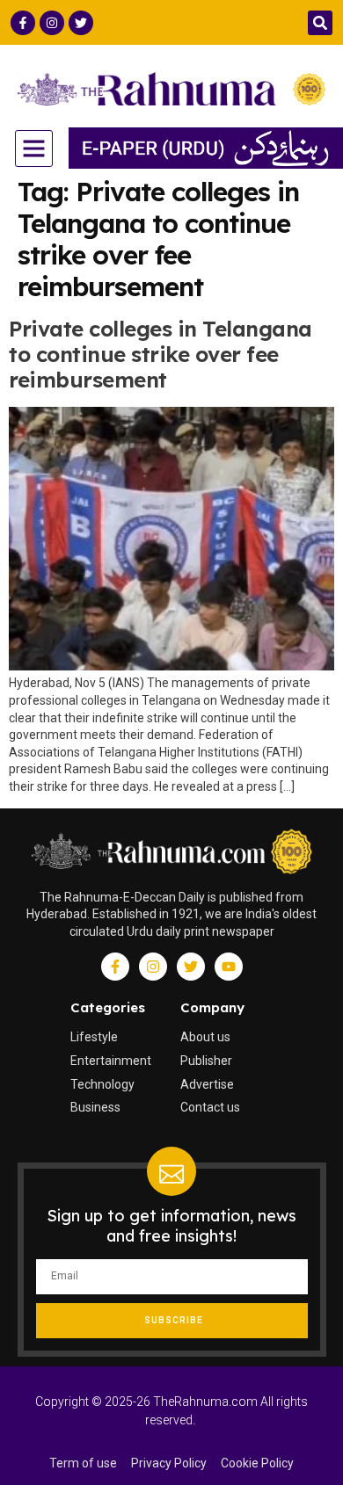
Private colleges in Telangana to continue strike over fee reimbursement (160, 354)
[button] (320, 23)
